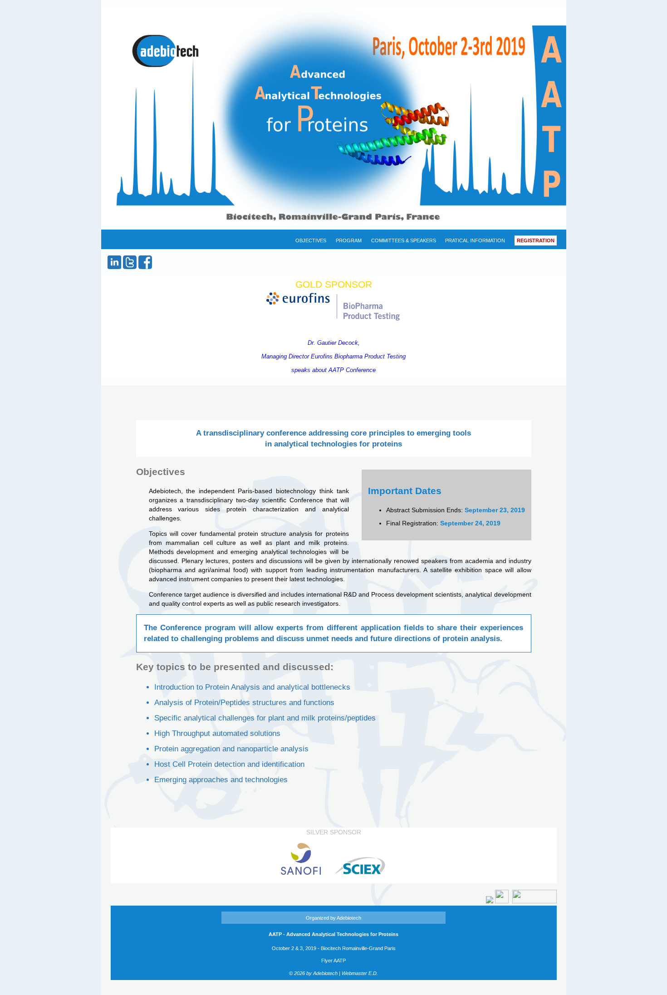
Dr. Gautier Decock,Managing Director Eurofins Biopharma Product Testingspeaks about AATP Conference (333, 356)
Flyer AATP (333, 960)
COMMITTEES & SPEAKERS (403, 240)
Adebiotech (349, 918)
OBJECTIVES (310, 240)
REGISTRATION (535, 240)
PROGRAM (349, 240)
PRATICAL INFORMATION (475, 240)
